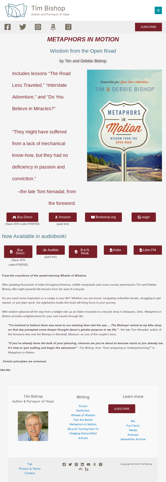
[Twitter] (22, 26)
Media (133, 430)
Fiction (83, 406)
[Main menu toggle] (158, 10)
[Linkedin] (82, 464)
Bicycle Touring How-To (83, 429)
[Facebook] (7, 26)
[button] (148, 27)
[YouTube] (88, 464)
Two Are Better (83, 419)
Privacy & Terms (29, 468)
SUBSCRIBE (122, 408)
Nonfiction (83, 410)
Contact (29, 473)
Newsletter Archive (133, 439)
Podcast (133, 434)
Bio (133, 421)
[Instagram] (38, 26)
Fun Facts (133, 425)
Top (29, 464)
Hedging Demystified (83, 433)
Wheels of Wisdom (83, 415)
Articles (83, 438)
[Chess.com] (86, 469)
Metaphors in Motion (83, 424)
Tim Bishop (48, 8)
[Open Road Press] (80, 469)
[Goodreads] (68, 26)
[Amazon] (53, 26)
